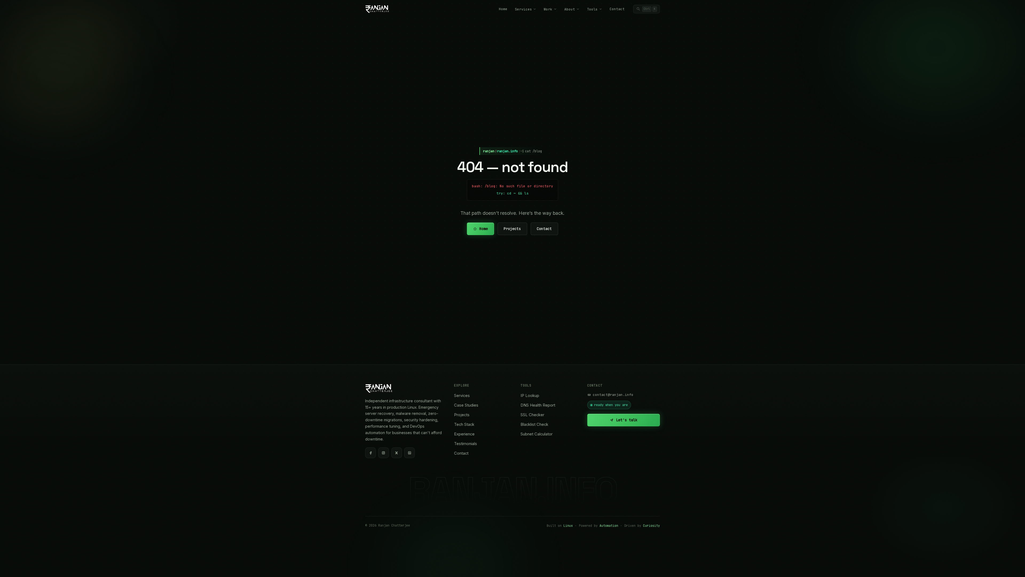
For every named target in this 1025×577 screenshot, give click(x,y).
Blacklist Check (534, 424)
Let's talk (626, 420)
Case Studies (466, 405)
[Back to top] (1012, 567)
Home (503, 9)
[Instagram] (383, 452)
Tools (592, 9)
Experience (464, 434)
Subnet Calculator (537, 434)
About (569, 9)
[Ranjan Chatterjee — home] (377, 9)
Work (548, 9)
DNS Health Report (538, 405)
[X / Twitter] (396, 452)
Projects (512, 229)
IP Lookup (530, 395)
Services (523, 9)
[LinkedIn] (409, 452)
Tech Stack (464, 424)
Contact (617, 9)
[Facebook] (370, 452)
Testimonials (465, 443)
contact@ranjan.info (613, 394)
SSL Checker (532, 414)
